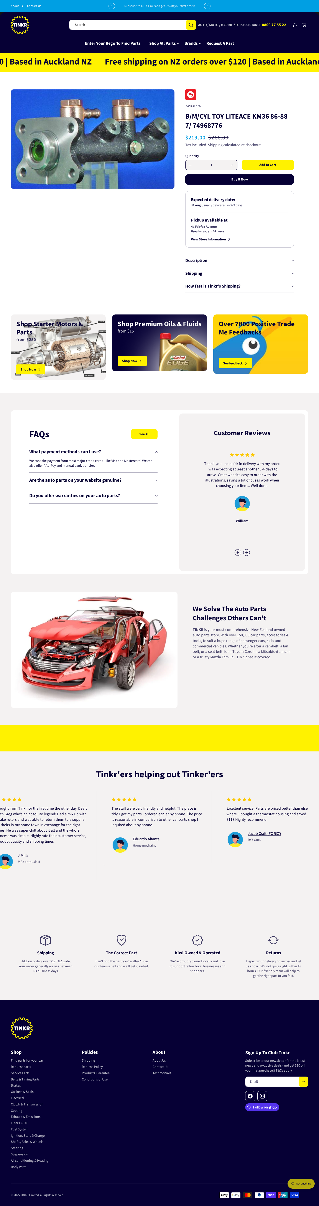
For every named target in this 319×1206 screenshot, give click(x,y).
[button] (162, 43)
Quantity (192, 156)
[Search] (191, 25)
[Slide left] (238, 552)
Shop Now (28, 369)
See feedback (233, 363)
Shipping (215, 145)
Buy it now (239, 179)
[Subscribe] (303, 1082)
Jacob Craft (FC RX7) (61, 833)
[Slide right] (246, 552)
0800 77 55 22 (274, 25)
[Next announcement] (207, 6)
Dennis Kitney (171, 844)
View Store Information (208, 239)
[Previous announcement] (112, 6)
